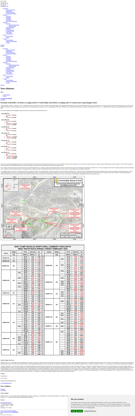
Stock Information (10, 27)
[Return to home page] (4, 6)
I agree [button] (73, 411)
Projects (5, 14)
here (53, 164)
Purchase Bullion (10, 30)
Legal (2, 410)
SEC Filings (9, 32)
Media (7, 37)
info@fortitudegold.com (6, 402)
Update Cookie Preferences (10, 410)
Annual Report (9, 33)
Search (2, 45)
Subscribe (3, 389)
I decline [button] (80, 411)
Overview (8, 16)
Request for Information (11, 41)
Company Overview (10, 9)
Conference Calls (10, 31)
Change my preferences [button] (90, 411)
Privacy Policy (91, 407)
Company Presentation (14, 25)
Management (9, 11)
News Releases (9, 36)
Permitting (8, 18)
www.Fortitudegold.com (6, 383)
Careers (8, 42)
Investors (5, 22)
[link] (91, 407)
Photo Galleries (12, 26)
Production (8, 17)
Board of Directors (10, 12)
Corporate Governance (11, 13)
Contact (5, 38)
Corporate (5, 8)
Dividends (8, 28)
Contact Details (9, 40)
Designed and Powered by (9, 412)
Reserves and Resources (11, 21)
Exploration (8, 20)
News (4, 35)
